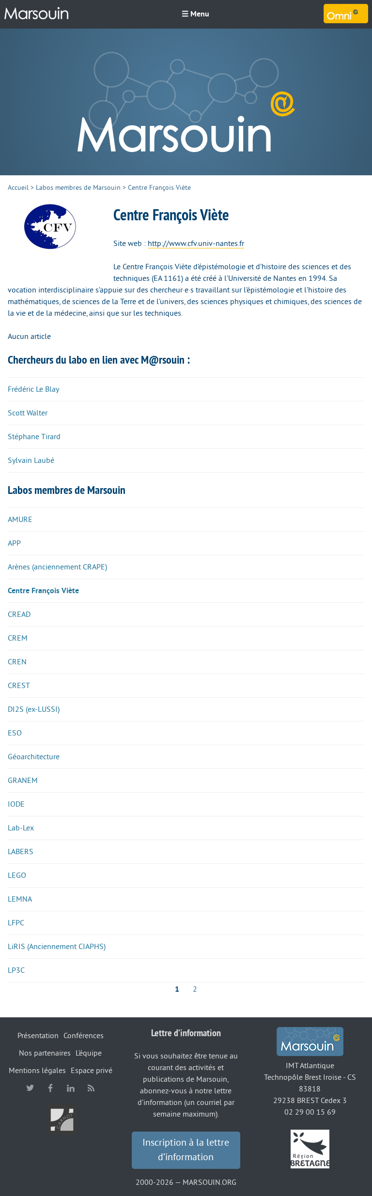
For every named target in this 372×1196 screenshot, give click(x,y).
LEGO (17, 875)
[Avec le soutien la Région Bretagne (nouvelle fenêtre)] (310, 1148)
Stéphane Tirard (34, 436)
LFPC (16, 923)
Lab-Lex (21, 828)
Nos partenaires (45, 1053)
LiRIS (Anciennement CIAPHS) (57, 946)
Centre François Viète (43, 590)
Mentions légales (37, 1070)
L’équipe (89, 1053)
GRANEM (23, 780)
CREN (17, 662)
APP (14, 543)
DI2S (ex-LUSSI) (34, 709)
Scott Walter (27, 413)
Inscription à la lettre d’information (185, 1150)
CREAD (19, 614)
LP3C (16, 970)
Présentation (38, 1035)
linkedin (70, 1088)
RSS (91, 1088)
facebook (50, 1088)
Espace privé (91, 1070)
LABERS (20, 851)
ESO (15, 733)
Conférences (83, 1035)
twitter (30, 1088)
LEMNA (20, 899)
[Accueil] (36, 13)
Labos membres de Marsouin (78, 187)
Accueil (18, 187)
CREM (18, 638)
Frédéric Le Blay (33, 389)
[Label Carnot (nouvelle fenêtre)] (62, 1119)
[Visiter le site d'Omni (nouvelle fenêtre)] (346, 13)
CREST (19, 685)
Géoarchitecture (34, 756)
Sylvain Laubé (31, 460)
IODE (16, 804)
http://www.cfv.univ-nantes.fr (196, 243)
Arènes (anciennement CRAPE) (57, 567)
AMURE (20, 519)
